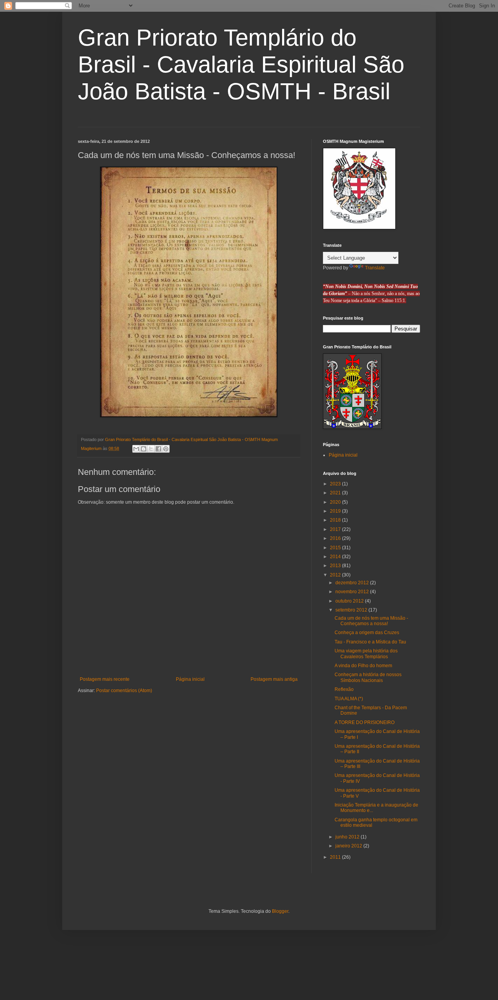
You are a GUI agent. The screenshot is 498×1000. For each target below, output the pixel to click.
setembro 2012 (351, 610)
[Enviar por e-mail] (136, 449)
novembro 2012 (352, 591)
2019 (336, 511)
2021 (336, 493)
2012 (336, 575)
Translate (375, 268)
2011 (336, 857)
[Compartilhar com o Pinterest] (166, 449)
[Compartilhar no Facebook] (158, 449)
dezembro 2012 (352, 582)
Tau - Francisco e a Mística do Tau (370, 642)
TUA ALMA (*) (349, 698)
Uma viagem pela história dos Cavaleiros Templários (366, 653)
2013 (336, 565)
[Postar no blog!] (143, 449)
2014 (336, 556)
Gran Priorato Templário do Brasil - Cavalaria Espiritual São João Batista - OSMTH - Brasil (241, 64)
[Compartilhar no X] (151, 449)
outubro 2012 (350, 601)
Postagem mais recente (105, 679)
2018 (336, 520)
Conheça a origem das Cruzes (367, 632)
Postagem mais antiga (274, 679)
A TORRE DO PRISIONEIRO (365, 722)
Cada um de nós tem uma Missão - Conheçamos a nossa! (371, 620)
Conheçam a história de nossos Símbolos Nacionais (368, 677)
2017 (336, 529)
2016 (336, 538)
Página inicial (190, 679)
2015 (336, 547)
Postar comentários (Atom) (124, 690)
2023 (336, 484)
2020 (336, 502)
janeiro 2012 (349, 846)
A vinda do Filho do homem (363, 665)
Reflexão (344, 689)
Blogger (280, 911)
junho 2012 (348, 837)
